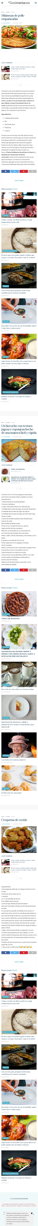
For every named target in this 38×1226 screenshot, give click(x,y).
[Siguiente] (20, 85)
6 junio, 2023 (15, 78)
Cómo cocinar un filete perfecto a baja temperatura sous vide (23, 68)
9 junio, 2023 (15, 71)
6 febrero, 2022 (6, 795)
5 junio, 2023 (5, 366)
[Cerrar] (31, 1213)
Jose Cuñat (6, 23)
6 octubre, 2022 (6, 691)
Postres (13, 422)
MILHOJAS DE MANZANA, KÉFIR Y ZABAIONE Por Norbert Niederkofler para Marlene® (17, 724)
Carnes (13, 12)
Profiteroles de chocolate (11, 793)
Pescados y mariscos (10, 392)
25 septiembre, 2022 (7, 762)
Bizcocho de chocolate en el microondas (17, 689)
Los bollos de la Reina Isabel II (13, 760)
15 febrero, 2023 (16, 471)
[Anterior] (17, 85)
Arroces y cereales (10, 251)
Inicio (2, 12)
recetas (8, 12)
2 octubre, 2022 (6, 729)
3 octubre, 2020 (17, 23)
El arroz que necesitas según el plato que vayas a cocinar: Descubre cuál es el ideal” (24, 75)
